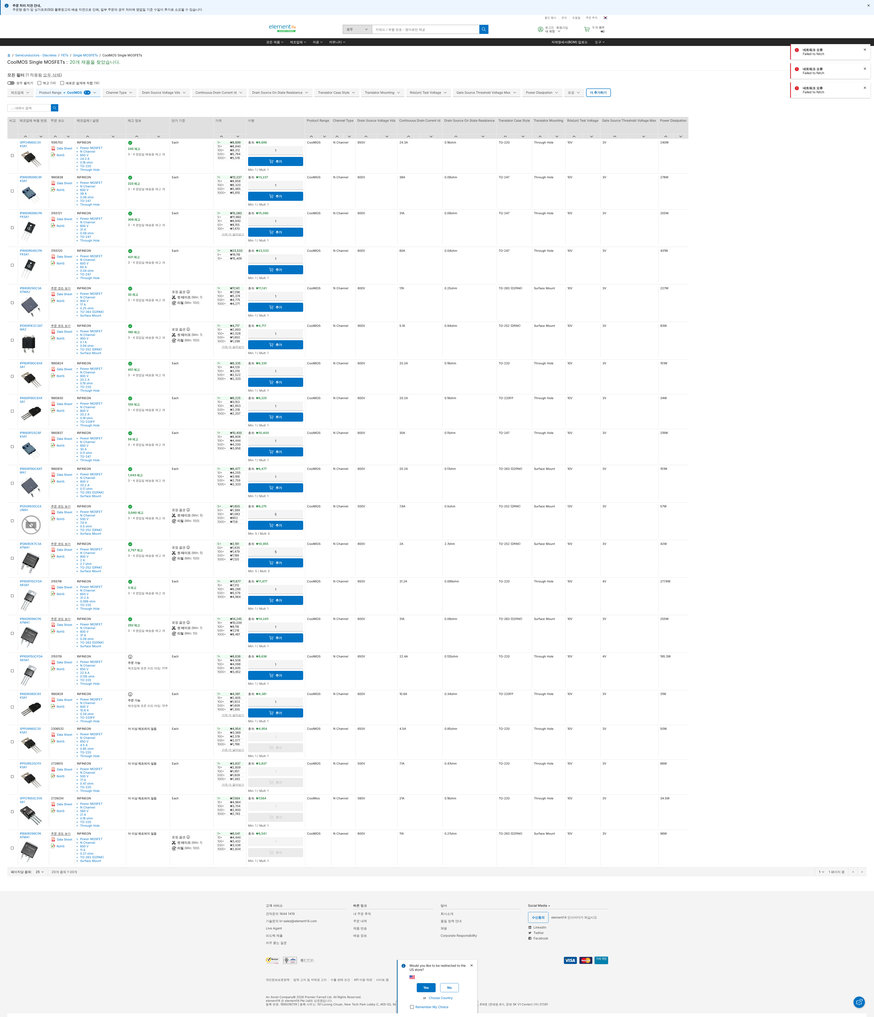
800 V (84, 301)
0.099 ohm (87, 601)
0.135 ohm (87, 676)
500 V (84, 519)
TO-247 (85, 201)
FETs (64, 55)
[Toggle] (11, 83)
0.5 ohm (86, 526)
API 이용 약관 (363, 980)
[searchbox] (425, 29)
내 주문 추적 (362, 914)
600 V (84, 190)
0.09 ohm (87, 197)
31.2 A (84, 597)
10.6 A (84, 710)
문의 (564, 17)
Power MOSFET (91, 148)
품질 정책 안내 (451, 921)
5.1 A (83, 342)
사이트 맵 (382, 980)
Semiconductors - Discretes (35, 55)
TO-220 (85, 166)
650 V (84, 155)
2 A (82, 560)
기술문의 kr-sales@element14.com (291, 921)
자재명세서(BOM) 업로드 (569, 42)
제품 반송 (360, 928)
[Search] (483, 29)
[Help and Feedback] (859, 1002)
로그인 (549, 27)
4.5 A (84, 745)
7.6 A (83, 522)
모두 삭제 (52, 75)
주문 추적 (591, 17)
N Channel (87, 151)
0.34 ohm (87, 714)
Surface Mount (90, 315)
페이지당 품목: (21, 872)
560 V (84, 811)
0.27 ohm (86, 853)
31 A (83, 229)
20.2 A (84, 379)
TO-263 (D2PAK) (92, 312)
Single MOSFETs (85, 55)
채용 (444, 928)
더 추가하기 (598, 92)
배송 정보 (360, 935)
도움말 (576, 17)
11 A (82, 850)
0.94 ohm (87, 345)
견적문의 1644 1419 (280, 914)
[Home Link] (283, 29)
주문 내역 (360, 921)
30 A (83, 449)
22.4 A (84, 673)
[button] (274, 42)
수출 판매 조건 (340, 980)
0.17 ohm (86, 489)
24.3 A (84, 159)
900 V (84, 338)
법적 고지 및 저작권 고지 (310, 980)
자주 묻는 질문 (276, 943)
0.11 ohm (86, 453)
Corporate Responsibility (459, 935)
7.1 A (83, 780)
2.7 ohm (85, 564)
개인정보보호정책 (278, 980)
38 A (83, 193)
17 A (83, 304)
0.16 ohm (86, 162)
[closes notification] (868, 5)
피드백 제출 (274, 935)
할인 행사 (550, 17)
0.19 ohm (86, 383)
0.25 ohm (87, 308)
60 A (83, 267)
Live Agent (274, 928)
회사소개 (447, 914)
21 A (83, 814)
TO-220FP (87, 421)
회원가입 (562, 27)
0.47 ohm (86, 783)
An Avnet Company (279, 997)
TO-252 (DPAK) (91, 349)
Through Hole (90, 169)
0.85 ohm (87, 748)
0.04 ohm (87, 270)
